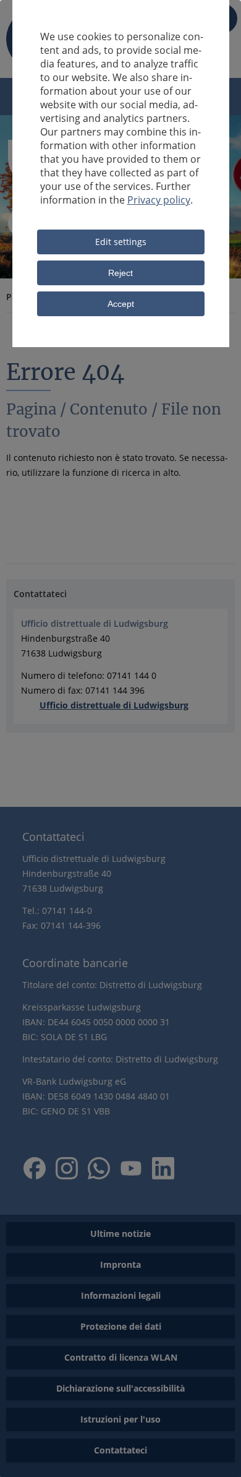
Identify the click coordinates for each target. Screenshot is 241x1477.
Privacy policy (158, 200)
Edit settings (120, 242)
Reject (120, 273)
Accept (121, 304)
